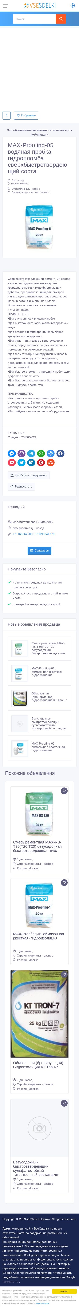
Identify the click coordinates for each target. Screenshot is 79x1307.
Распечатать (23, 486)
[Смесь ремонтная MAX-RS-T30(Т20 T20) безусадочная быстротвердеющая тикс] (21, 648)
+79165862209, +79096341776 (33, 534)
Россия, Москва (19, 183)
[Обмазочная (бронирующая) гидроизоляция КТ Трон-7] (21, 698)
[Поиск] (61, 19)
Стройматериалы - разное (26, 189)
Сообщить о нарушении (31, 475)
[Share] (12, 453)
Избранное (28, 115)
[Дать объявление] (73, 6)
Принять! (64, 1291)
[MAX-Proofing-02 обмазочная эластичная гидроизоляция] (21, 748)
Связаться (42, 550)
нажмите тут (11, 1281)
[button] (12, 225)
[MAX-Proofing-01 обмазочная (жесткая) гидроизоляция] (21, 673)
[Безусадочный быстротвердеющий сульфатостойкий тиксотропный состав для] (21, 723)
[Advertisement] (39, 67)
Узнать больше (42, 1303)
